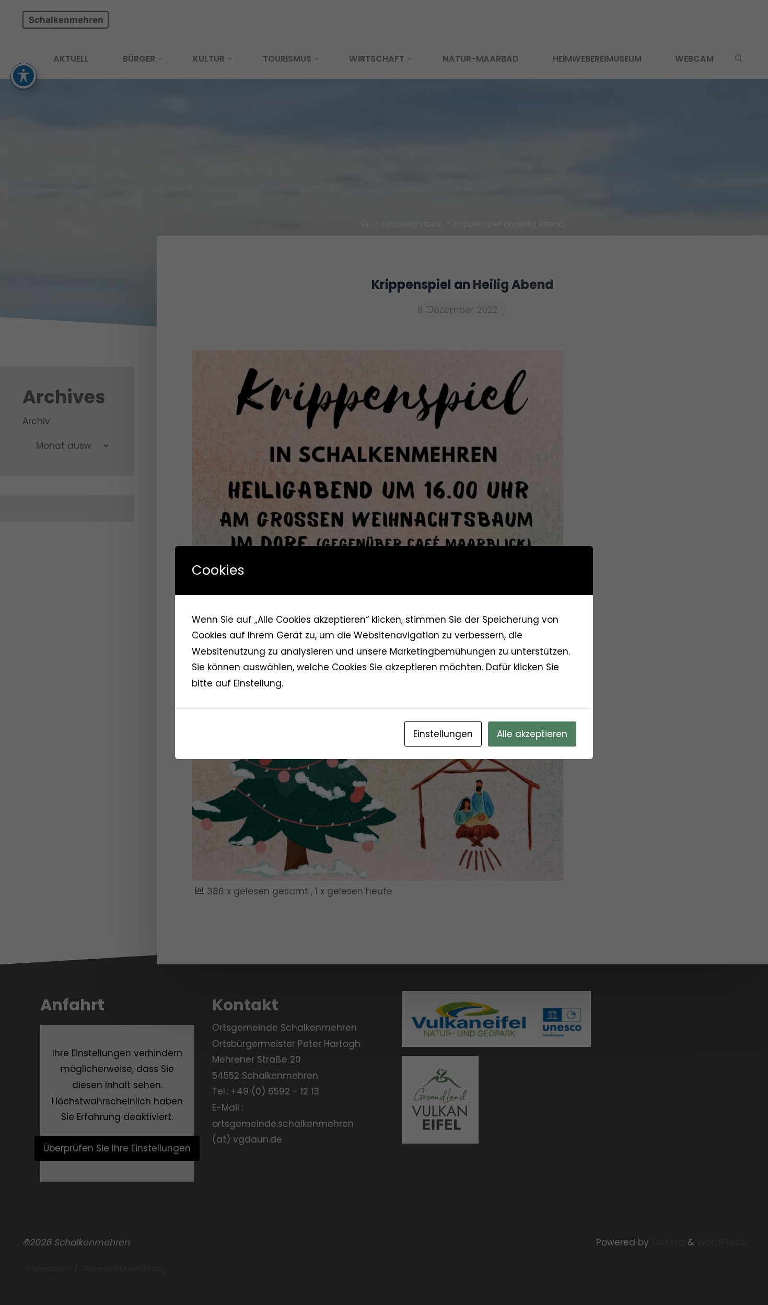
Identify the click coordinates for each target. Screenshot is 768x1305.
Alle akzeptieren (532, 734)
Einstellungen (443, 734)
